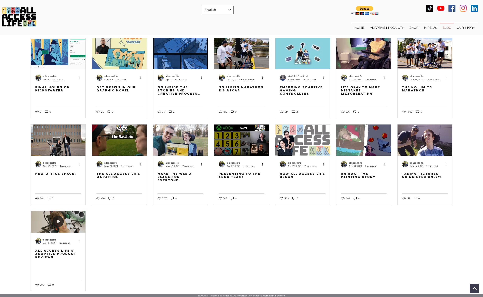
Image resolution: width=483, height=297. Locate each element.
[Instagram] (463, 8)
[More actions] (80, 77)
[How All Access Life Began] (302, 140)
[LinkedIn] (474, 8)
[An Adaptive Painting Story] (363, 140)
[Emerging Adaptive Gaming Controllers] (302, 53)
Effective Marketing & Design (268, 295)
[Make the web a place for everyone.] (180, 140)
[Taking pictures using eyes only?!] (425, 140)
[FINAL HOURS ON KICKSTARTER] (58, 53)
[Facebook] (451, 8)
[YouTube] (440, 8)
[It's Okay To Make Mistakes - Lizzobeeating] (363, 53)
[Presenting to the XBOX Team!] (241, 140)
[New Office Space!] (58, 140)
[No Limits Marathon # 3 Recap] (241, 53)
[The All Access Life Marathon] (119, 140)
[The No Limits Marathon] (425, 53)
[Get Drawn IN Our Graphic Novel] (119, 53)
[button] (364, 10)
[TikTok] (429, 8)
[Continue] (474, 288)
